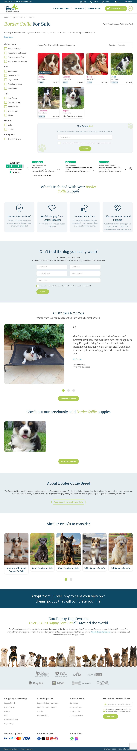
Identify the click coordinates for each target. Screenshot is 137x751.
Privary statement (26, 749)
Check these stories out (100, 632)
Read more (77, 359)
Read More (8, 37)
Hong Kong (86, 367)
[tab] (63, 390)
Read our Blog (75, 711)
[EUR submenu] (120, 1)
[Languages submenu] (132, 1)
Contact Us (74, 703)
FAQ (5, 715)
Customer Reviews (76, 715)
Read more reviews (69, 398)
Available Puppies (118, 8)
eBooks (40, 711)
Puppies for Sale (10, 703)
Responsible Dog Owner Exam (47, 703)
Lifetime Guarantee (11, 719)
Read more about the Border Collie (68, 502)
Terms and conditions (11, 749)
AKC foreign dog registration (47, 707)
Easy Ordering (9, 707)
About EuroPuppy (76, 707)
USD (119, 2)
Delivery (7, 711)
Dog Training (8, 724)
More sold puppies (68, 461)
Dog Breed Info (42, 715)
